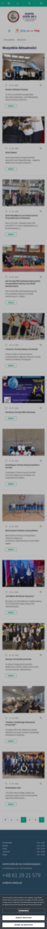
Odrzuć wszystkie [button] (24, 918)
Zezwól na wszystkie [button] (23, 925)
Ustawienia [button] (24, 910)
